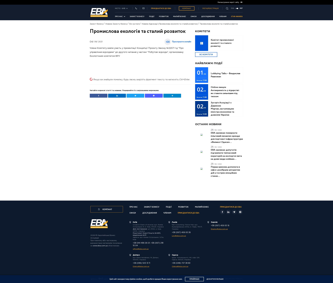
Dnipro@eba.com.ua (141, 266)
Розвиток (164, 16)
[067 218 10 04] (136, 8)
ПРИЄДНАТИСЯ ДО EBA (161, 8)
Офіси (194, 16)
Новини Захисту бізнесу (116, 24)
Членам (222, 16)
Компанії (186, 8)
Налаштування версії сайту (229, 2)
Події (151, 16)
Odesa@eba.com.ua (180, 266)
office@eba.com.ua (141, 249)
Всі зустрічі (134, 24)
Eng (232, 8)
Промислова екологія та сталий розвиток (219, 24)
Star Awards (237, 16)
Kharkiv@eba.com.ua (219, 229)
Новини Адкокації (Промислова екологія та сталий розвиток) (170, 24)
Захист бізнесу (137, 16)
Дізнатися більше (214, 279)
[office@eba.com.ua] (143, 8)
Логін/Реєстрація (210, 8)
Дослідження (208, 16)
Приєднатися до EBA (188, 213)
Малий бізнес (179, 16)
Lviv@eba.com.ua (179, 236)
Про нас (119, 16)
